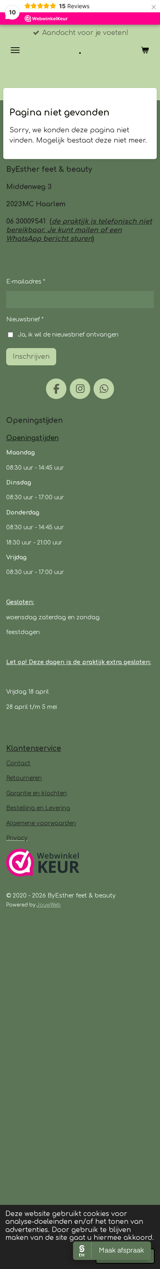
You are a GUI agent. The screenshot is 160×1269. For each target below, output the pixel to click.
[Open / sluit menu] (15, 50)
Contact (18, 763)
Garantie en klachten (36, 793)
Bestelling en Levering (38, 808)
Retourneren (24, 778)
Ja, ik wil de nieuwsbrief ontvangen (68, 335)
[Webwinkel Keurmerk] (43, 864)
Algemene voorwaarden (41, 823)
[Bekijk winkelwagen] (145, 50)
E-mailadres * (25, 282)
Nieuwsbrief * (24, 319)
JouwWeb (49, 905)
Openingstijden (32, 438)
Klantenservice (33, 748)
